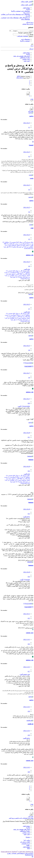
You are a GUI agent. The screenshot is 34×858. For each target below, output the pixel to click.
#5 (29, 239)
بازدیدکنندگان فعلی (24, 17)
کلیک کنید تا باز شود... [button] (24, 280)
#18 (29, 711)
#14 (29, 576)
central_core (29, 632)
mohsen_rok (29, 255)
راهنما (28, 845)
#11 (29, 437)
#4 (29, 212)
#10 (29, 403)
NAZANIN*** (28, 366)
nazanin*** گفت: (25, 579)
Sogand (31, 145)
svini (32, 228)
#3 (29, 189)
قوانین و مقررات (25, 842)
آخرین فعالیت (5, 14)
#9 (29, 377)
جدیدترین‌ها (27, 12)
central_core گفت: (25, 674)
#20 (29, 772)
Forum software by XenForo (17, 851)
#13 (29, 513)
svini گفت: (27, 269)
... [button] (29, 85)
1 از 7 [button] (31, 100)
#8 (29, 350)
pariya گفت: (26, 516)
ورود (32, 45)
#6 (29, 266)
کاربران (27, 16)
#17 (29, 671)
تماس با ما (27, 840)
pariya (18, 76)
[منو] (32, 3)
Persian (28, 837)
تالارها (28, 9)
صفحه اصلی (26, 7)
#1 (29, 127)
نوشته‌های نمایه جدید (15, 14)
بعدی (31, 99)
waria (31, 178)
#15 (29, 618)
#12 (29, 471)
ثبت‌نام (31, 48)
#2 (29, 156)
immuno (30, 459)
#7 (29, 309)
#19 (29, 735)
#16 (29, 644)
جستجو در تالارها (16, 11)
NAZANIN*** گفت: (24, 406)
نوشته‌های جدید (25, 11)
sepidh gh (30, 724)
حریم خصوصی (25, 843)
